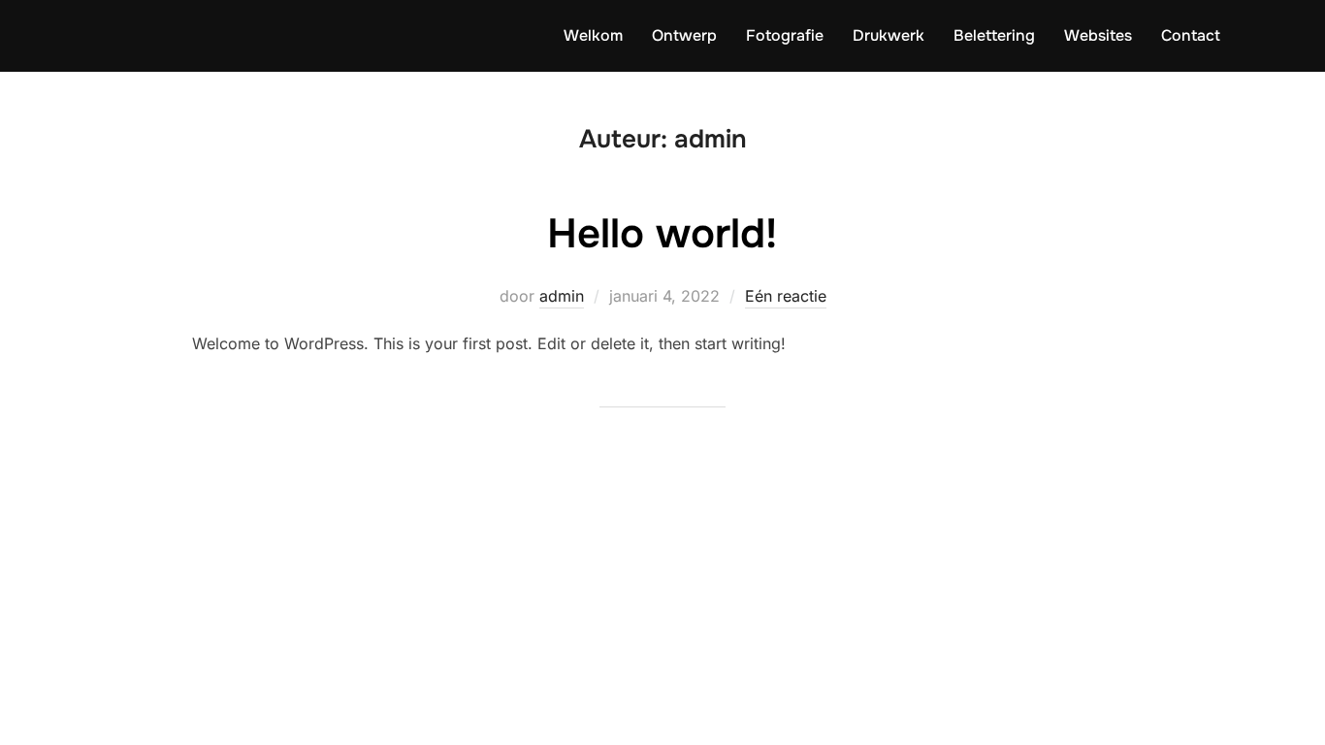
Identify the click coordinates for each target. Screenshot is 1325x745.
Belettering (994, 35)
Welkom (593, 35)
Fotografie (785, 35)
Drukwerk (888, 35)
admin (561, 296)
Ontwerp (684, 35)
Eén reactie (785, 296)
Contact (1190, 35)
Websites (1098, 35)
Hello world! (662, 234)
